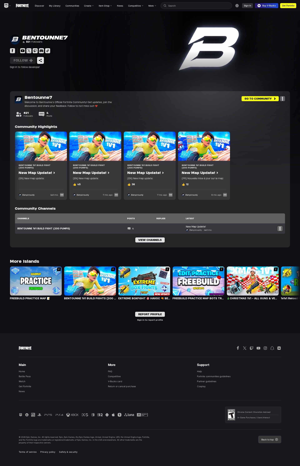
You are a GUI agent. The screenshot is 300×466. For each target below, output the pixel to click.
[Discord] (41, 50)
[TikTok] (47, 50)
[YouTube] (22, 50)
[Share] (40, 60)
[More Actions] (282, 98)
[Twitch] (35, 50)
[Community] (12, 50)
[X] (28, 50)
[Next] (291, 282)
